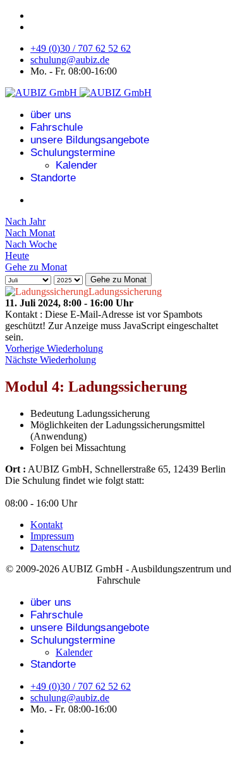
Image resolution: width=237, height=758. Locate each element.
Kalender (76, 165)
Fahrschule (56, 127)
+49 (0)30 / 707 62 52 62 (80, 48)
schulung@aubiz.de (69, 59)
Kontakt (46, 524)
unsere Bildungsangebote (89, 140)
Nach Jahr (25, 221)
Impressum (52, 536)
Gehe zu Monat (36, 267)
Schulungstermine (72, 153)
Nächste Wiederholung (50, 359)
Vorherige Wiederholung (54, 348)
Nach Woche (31, 244)
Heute (17, 255)
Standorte (53, 178)
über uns (50, 115)
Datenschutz (55, 547)
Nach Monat (30, 232)
